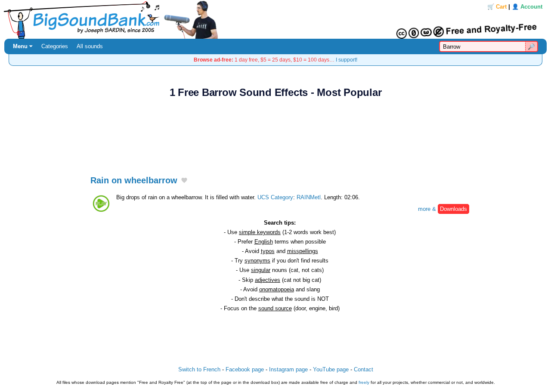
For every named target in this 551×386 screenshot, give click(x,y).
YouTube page (331, 369)
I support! (346, 59)
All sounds (90, 46)
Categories (54, 46)
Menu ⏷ (23, 46)
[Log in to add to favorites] (184, 181)
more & (442, 209)
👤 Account (527, 6)
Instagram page (288, 369)
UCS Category (275, 197)
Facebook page (245, 369)
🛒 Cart (497, 6)
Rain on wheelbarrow (133, 180)
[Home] (275, 19)
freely (364, 382)
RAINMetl (309, 197)
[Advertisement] (275, 132)
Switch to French (199, 369)
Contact (363, 369)
